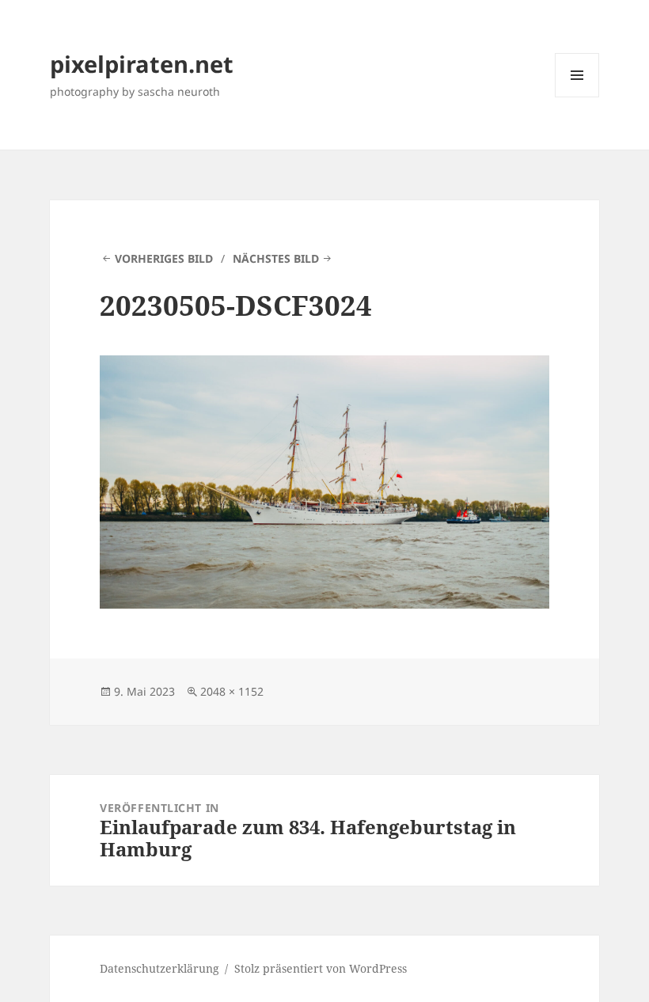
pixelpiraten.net (141, 63)
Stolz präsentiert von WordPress (320, 968)
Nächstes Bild (276, 258)
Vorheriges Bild (164, 258)
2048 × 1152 (232, 691)
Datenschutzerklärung (159, 968)
